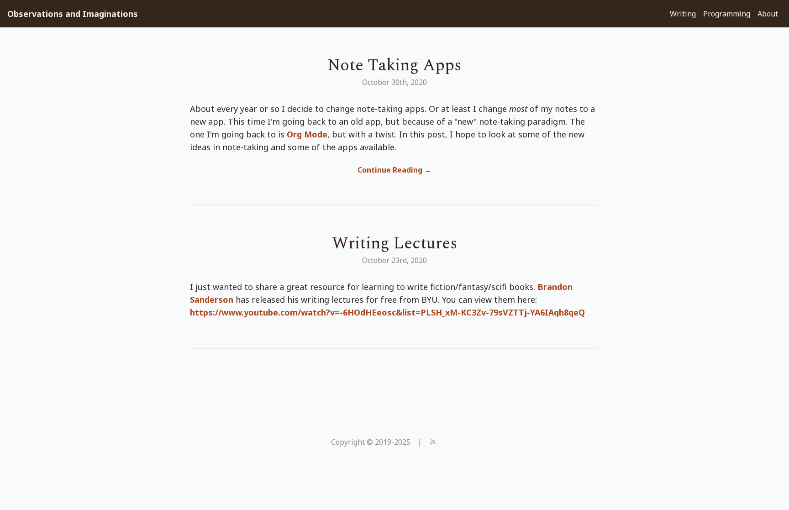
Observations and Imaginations (72, 13)
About (767, 14)
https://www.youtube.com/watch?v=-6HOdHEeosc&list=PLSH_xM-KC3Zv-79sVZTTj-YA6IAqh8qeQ (387, 312)
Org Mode (307, 134)
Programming (726, 14)
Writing (683, 14)
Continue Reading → (394, 170)
